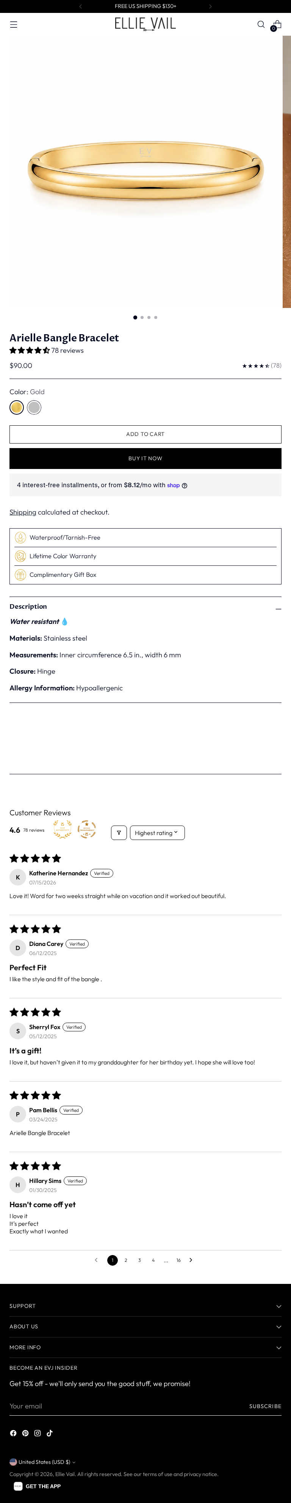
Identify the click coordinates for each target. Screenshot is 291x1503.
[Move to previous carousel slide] (257, 744)
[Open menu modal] (13, 24)
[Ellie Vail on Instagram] (38, 1434)
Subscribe (265, 1406)
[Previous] (80, 6)
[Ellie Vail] (145, 24)
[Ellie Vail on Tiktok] (50, 1434)
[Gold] (16, 407)
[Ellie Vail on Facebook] (14, 1434)
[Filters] (119, 833)
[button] (30, 350)
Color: (27, 391)
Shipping (22, 512)
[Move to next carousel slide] (275, 744)
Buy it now (145, 458)
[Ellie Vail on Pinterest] (26, 1434)
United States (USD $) (44, 1462)
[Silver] (34, 407)
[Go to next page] (193, 1260)
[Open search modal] (261, 24)
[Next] (210, 6)
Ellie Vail (65, 1474)
